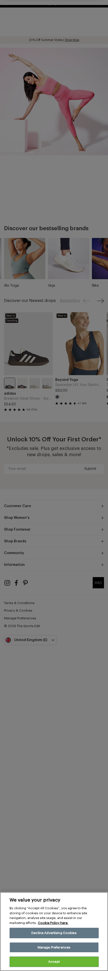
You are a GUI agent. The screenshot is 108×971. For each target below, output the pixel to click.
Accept (54, 961)
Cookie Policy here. (53, 923)
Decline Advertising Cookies (54, 933)
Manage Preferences (54, 947)
